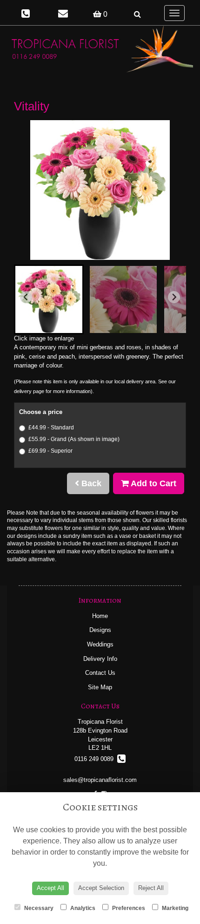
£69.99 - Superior (50, 451)
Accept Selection (101, 887)
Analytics (82, 908)
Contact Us (100, 672)
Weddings (100, 644)
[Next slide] (174, 297)
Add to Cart (152, 483)
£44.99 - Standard (51, 427)
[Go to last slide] (26, 297)
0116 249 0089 (95, 758)
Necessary (38, 908)
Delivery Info (100, 658)
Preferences (128, 908)
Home (100, 615)
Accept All (50, 887)
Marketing (174, 908)
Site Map (100, 687)
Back (90, 483)
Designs (100, 629)
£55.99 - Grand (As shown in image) (74, 439)
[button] (49, 299)
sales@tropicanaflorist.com (100, 779)
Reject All (151, 887)
